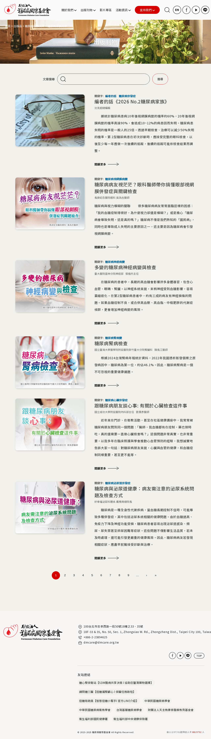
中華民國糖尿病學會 (157, 701)
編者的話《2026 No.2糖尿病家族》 (131, 101)
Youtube (196, 10)
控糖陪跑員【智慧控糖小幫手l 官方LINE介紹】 (109, 701)
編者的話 (110, 96)
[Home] (28, 10)
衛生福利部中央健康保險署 (130, 719)
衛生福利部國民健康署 (93, 719)
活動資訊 (122, 9)
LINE (205, 10)
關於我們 (67, 9)
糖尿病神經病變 (115, 262)
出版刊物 (86, 9)
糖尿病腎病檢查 (111, 343)
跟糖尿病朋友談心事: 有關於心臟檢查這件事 (140, 405)
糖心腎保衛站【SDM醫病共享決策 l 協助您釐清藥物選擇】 (116, 683)
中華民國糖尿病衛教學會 (95, 710)
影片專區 (106, 9)
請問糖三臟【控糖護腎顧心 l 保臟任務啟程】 (107, 692)
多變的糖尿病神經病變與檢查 (125, 267)
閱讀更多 (100, 164)
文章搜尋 (49, 79)
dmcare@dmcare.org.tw (101, 642)
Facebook (186, 10)
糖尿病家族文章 (35, 26)
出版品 (18, 26)
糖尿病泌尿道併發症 (117, 483)
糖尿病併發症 (127, 96)
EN (177, 10)
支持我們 (143, 10)
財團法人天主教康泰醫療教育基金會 (171, 710)
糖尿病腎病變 (113, 338)
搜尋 (167, 10)
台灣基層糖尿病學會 (129, 710)
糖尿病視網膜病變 (116, 179)
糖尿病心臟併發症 (116, 400)
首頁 (8, 26)
